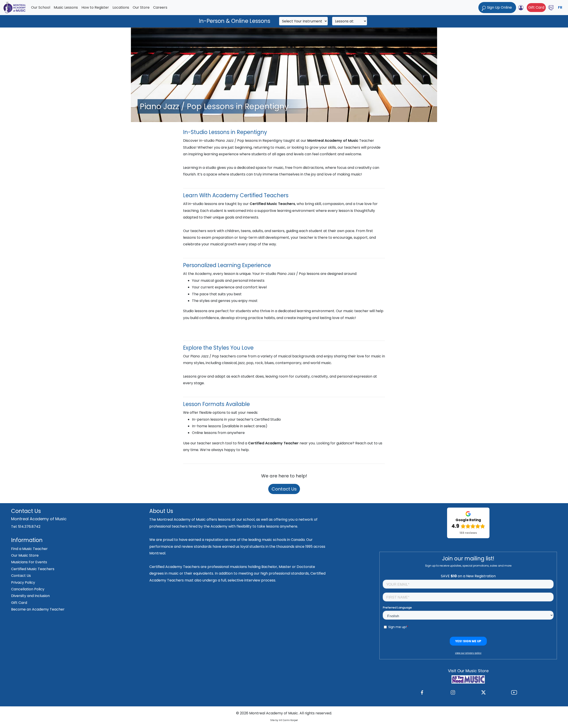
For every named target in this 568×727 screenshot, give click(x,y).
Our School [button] (40, 7)
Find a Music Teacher (29, 548)
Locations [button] (120, 7)
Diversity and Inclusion (30, 595)
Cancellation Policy (27, 589)
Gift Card (536, 7)
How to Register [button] (95, 7)
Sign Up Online (499, 7)
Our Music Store (25, 555)
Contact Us (284, 489)
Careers (160, 7)
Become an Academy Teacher (38, 609)
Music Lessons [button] (66, 7)
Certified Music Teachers (32, 568)
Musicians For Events (29, 562)
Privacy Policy (23, 582)
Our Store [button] (141, 7)
